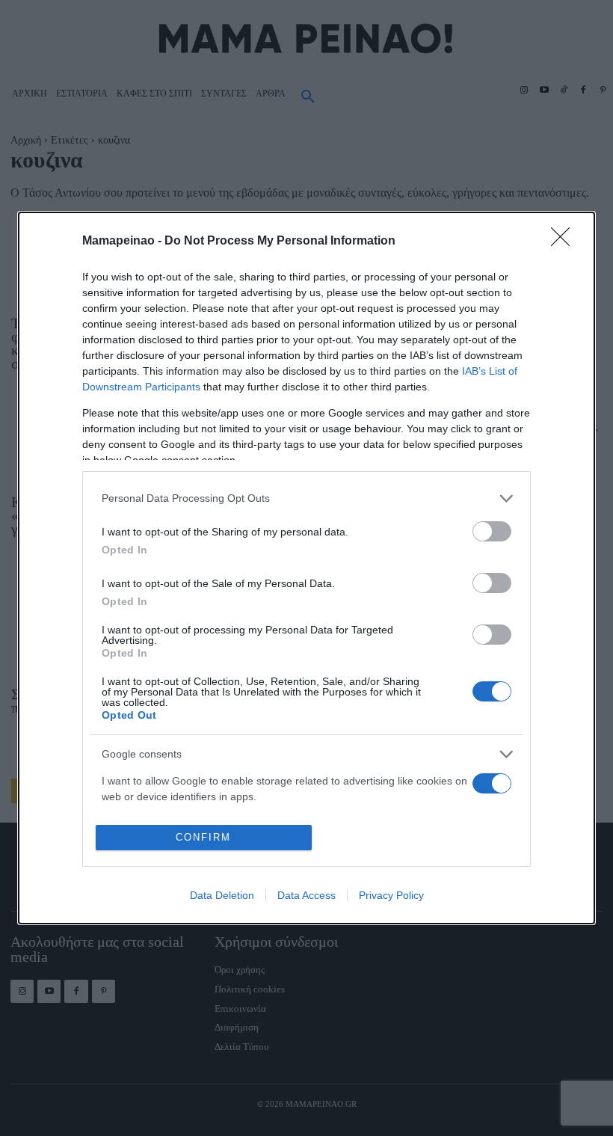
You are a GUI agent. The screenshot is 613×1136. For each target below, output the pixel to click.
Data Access (306, 895)
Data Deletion (222, 895)
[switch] (491, 531)
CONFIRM (203, 837)
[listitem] (306, 498)
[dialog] (306, 568)
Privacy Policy (391, 895)
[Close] (565, 241)
